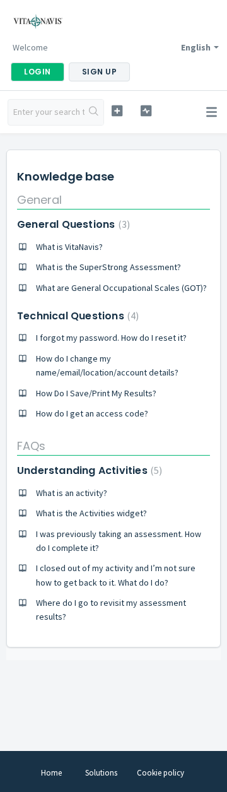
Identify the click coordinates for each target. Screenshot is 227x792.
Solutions (101, 772)
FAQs (31, 446)
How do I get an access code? (92, 413)
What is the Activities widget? (91, 513)
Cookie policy (160, 772)
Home (51, 772)
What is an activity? (71, 493)
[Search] (93, 112)
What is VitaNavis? (69, 246)
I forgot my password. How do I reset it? (111, 337)
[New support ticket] (117, 110)
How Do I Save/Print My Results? (96, 393)
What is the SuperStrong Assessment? (108, 267)
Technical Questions (76, 316)
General (39, 200)
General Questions (72, 224)
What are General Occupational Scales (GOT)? (121, 287)
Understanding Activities (88, 470)
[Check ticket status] (146, 110)
